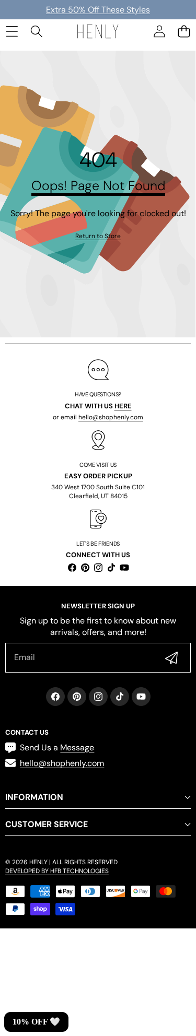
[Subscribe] (171, 657)
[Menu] (12, 31)
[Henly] (98, 31)
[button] (183, 31)
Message (77, 747)
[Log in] (159, 31)
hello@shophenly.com (110, 417)
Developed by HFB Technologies (57, 871)
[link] (98, 236)
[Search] (36, 31)
